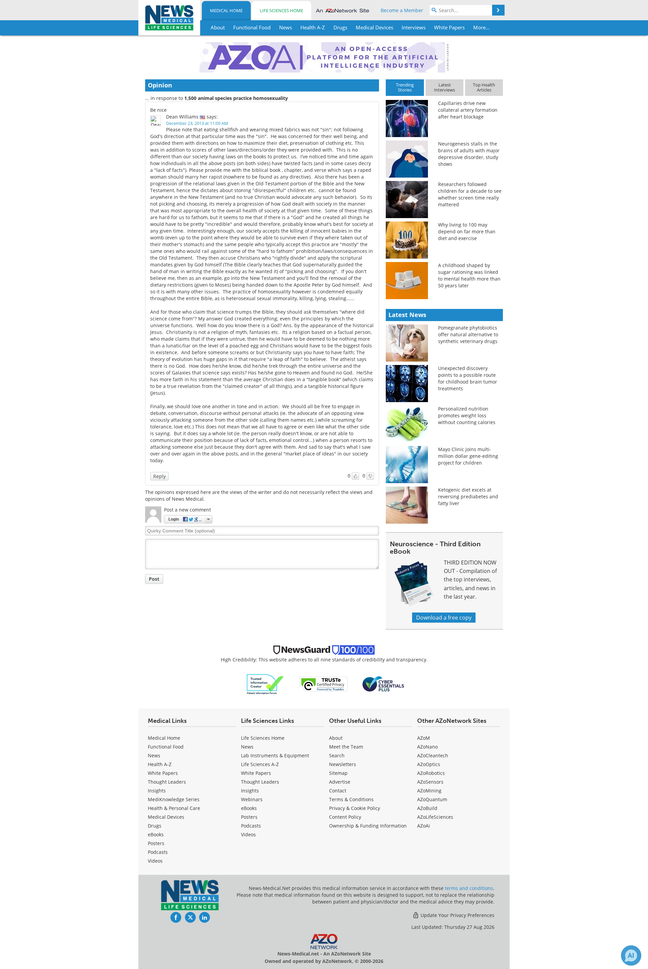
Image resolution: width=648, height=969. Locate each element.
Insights (157, 790)
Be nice (158, 110)
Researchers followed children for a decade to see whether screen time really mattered (470, 194)
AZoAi (423, 825)
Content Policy (345, 817)
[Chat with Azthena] (631, 955)
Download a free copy (443, 617)
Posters (156, 843)
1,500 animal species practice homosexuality (236, 98)
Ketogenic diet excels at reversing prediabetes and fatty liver (468, 496)
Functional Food (166, 746)
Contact (337, 790)
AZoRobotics (431, 773)
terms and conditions (469, 888)
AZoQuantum (432, 799)
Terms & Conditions (351, 799)
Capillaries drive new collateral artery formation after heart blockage (467, 110)
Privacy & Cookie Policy (354, 808)
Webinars (252, 799)
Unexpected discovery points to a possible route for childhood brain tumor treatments (467, 378)
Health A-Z (159, 764)
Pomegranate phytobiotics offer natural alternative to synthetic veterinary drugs (468, 334)
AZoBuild (427, 808)
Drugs (154, 825)
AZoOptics (428, 764)
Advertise (339, 782)
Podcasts (158, 852)
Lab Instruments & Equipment (275, 755)
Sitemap (338, 773)
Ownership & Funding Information (368, 825)
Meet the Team (346, 746)
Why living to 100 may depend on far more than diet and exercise (466, 231)
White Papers (163, 773)
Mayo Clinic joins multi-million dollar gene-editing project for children (468, 456)
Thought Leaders (167, 782)
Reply (159, 476)
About (336, 738)
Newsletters (342, 764)
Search (337, 755)
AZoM (423, 738)
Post (154, 579)
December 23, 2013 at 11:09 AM (197, 123)
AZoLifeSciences (435, 817)
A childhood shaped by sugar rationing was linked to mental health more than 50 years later (469, 275)
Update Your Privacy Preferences (456, 915)
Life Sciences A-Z (260, 764)
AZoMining (429, 790)
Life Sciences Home (281, 10)
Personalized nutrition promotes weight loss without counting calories (466, 415)
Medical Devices (166, 817)
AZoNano (427, 746)
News (154, 755)
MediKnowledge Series (173, 799)
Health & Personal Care (174, 808)
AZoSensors (430, 782)
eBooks (156, 834)
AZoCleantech (432, 755)
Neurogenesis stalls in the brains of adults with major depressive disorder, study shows (469, 153)
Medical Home (226, 10)
